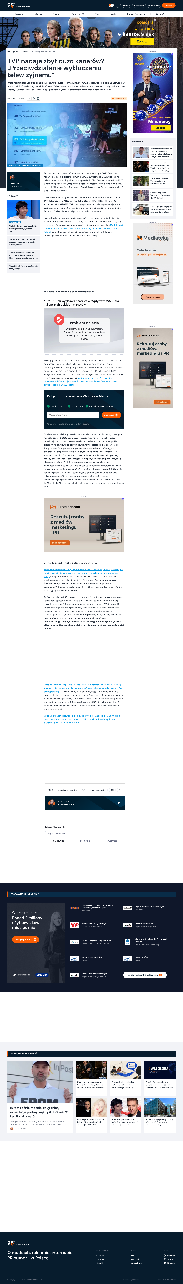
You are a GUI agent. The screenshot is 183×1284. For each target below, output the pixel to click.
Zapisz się (109, 415)
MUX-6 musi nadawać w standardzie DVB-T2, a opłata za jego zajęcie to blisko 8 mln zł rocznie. (83, 228)
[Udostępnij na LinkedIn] (38, 98)
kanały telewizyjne (98, 790)
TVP (83, 790)
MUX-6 (50, 790)
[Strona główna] (18, 5)
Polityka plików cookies (167, 1280)
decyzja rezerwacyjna (67, 790)
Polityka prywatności (131, 1280)
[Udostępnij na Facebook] (35, 98)
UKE (112, 790)
